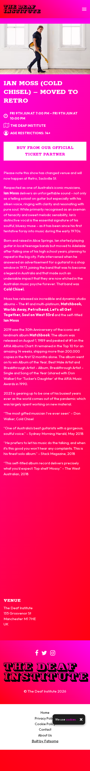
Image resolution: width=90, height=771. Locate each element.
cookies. (71, 719)
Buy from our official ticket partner (45, 151)
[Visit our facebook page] (37, 653)
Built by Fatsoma (45, 741)
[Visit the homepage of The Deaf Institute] (22, 9)
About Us (45, 735)
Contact (45, 729)
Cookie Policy (45, 724)
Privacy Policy (45, 718)
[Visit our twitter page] (44, 653)
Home (45, 712)
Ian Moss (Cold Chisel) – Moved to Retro (41, 92)
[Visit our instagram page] (52, 653)
